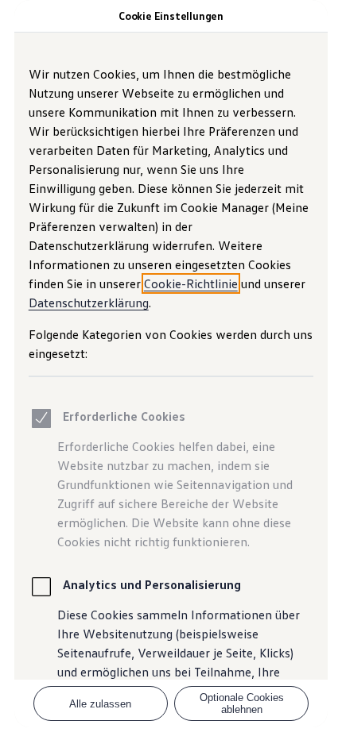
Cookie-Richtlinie (191, 283)
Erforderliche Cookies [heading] (124, 416)
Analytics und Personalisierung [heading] (152, 584)
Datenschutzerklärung (89, 302)
